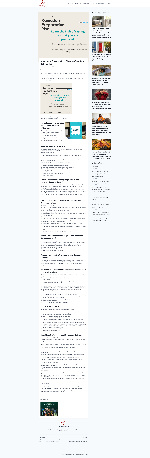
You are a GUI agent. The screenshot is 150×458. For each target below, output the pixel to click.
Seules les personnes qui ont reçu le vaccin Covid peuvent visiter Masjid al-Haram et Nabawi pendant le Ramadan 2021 (50, 440)
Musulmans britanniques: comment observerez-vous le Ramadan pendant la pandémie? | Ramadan (77, 440)
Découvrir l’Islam (78, 3)
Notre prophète (86, 3)
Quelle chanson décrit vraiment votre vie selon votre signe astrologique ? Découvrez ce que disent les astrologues (101, 130)
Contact (109, 3)
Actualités (70, 3)
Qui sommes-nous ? (101, 3)
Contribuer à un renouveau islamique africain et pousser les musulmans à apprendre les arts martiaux (100, 206)
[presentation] (101, 21)
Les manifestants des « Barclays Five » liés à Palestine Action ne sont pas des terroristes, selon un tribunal (101, 189)
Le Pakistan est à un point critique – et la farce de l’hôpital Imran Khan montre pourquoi (101, 197)
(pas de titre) (95, 166)
